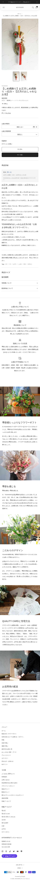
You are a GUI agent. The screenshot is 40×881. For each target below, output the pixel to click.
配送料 (8, 100)
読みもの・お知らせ (7, 761)
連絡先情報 (5, 798)
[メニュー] (4, 7)
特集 (24, 264)
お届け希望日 (5, 123)
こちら (9, 113)
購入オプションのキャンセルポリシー (13, 795)
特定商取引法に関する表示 (9, 783)
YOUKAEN (5, 86)
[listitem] (20, 2)
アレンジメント (6, 755)
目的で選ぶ (5, 743)
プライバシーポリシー (8, 786)
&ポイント (5, 764)
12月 (6, 264)
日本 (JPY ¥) (19, 865)
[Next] (37, 2)
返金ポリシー (5, 789)
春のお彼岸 (5, 823)
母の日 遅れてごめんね (8, 816)
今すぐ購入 (20, 154)
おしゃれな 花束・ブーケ (9, 752)
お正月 (14, 264)
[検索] (33, 7)
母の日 (4, 810)
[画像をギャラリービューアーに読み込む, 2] (24, 76)
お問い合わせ (5, 780)
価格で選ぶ (5, 746)
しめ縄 (19, 264)
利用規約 (4, 777)
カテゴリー (5, 758)
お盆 (3, 826)
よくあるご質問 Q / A (8, 773)
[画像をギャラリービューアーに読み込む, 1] (16, 76)
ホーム (19, 13)
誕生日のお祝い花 (7, 749)
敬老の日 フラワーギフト (9, 734)
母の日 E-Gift (6, 813)
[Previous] (3, 2)
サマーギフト (5, 832)
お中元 (4, 829)
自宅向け (30, 264)
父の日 (4, 819)
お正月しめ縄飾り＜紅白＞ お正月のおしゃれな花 (14, 175)
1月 (10, 264)
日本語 (19, 868)
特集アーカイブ (6, 801)
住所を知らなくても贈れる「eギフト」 (13, 737)
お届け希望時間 (6, 131)
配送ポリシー (5, 792)
